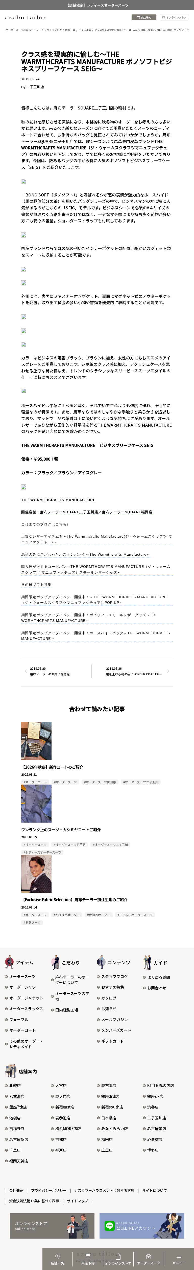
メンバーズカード (116, 1030)
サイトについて (154, 1190)
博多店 (153, 1150)
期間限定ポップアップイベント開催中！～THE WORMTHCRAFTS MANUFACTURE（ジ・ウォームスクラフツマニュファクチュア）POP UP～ (94, 600)
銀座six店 (155, 1096)
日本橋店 (108, 1117)
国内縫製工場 (66, 1009)
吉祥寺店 (17, 1128)
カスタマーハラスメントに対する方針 (104, 1190)
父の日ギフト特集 (36, 585)
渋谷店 (153, 1107)
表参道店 (62, 1117)
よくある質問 (158, 977)
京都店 (61, 1139)
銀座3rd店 (110, 1096)
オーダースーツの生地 (72, 996)
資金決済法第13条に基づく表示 (34, 1200)
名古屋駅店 (18, 1139)
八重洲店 (17, 1096)
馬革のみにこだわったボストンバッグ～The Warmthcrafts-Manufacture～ (85, 554)
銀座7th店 (18, 1107)
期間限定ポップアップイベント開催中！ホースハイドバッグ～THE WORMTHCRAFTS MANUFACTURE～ (95, 636)
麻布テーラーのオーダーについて (72, 979)
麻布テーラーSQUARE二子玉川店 (69, 512)
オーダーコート (22, 1030)
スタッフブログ (114, 976)
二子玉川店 (156, 1117)
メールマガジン (114, 1019)
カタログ (108, 998)
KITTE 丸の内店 (160, 1085)
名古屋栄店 (156, 1128)
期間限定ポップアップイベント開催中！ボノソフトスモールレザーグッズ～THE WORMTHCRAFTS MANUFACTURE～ (89, 618)
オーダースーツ (22, 976)
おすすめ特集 (112, 987)
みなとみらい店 (114, 1128)
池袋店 (15, 1117)
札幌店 (15, 1085)
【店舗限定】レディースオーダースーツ (97, 5)
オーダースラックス (26, 1008)
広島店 (107, 1150)
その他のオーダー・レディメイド (26, 1043)
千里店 (15, 1150)
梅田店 (107, 1139)
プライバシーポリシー (48, 1190)
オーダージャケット (26, 998)
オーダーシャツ (22, 987)
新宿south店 (112, 1107)
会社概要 (16, 1190)
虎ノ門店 (62, 1096)
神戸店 (61, 1150)
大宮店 (61, 1085)
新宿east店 (65, 1107)
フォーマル (18, 1019)
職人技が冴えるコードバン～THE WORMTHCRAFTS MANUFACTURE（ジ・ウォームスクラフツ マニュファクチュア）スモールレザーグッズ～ (96, 569)
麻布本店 (108, 1085)
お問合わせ (156, 987)
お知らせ (108, 1008)
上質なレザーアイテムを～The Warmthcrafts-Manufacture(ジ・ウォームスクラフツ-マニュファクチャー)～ (96, 539)
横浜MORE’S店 (68, 1128)
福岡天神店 (18, 1161)
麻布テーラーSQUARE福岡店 (127, 512)
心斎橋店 (154, 1139)
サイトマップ (77, 1200)
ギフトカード (112, 1041)
